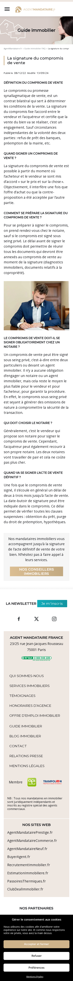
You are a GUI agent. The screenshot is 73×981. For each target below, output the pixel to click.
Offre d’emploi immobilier (34, 715)
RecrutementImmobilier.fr (28, 864)
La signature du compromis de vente (35, 60)
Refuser (37, 955)
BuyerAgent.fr (18, 856)
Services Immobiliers (29, 686)
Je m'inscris (52, 603)
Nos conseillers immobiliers (36, 571)
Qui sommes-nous (26, 676)
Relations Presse (26, 756)
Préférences (36, 967)
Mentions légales (34, 976)
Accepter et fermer (36, 944)
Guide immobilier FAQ (35, 48)
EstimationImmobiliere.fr (27, 873)
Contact (18, 746)
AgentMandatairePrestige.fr (30, 832)
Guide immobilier (25, 726)
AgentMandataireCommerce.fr (32, 840)
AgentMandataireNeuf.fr (27, 848)
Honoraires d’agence (30, 705)
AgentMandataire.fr (13, 48)
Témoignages (22, 696)
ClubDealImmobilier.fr (25, 889)
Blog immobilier (25, 736)
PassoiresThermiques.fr (26, 881)
